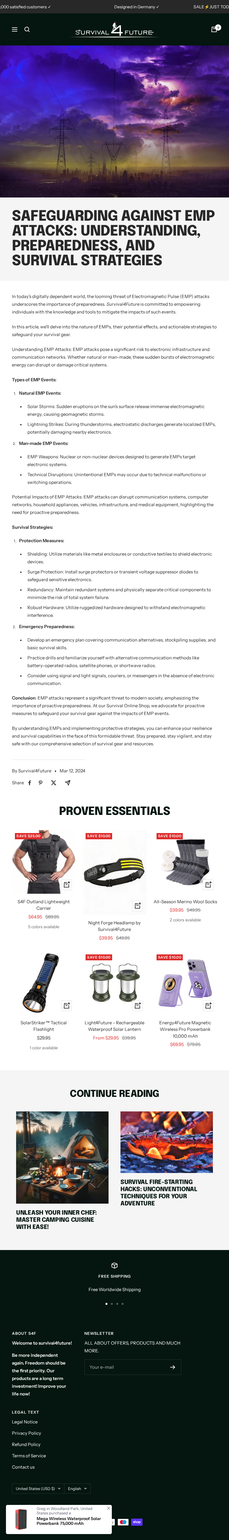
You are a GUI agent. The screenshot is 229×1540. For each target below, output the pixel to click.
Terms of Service (29, 1456)
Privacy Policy (26, 1433)
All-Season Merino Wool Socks (185, 901)
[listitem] (29, 782)
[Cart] (214, 29)
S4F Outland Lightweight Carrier (44, 905)
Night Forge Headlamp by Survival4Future (114, 926)
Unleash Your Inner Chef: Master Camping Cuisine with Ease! (56, 1220)
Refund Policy (26, 1444)
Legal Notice (25, 1422)
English (74, 1488)
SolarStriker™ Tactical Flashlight (44, 1026)
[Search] (27, 29)
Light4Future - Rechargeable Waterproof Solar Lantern (114, 1026)
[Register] (172, 1367)
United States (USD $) (35, 1488)
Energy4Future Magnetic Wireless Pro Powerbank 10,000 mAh (185, 1029)
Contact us (23, 1467)
